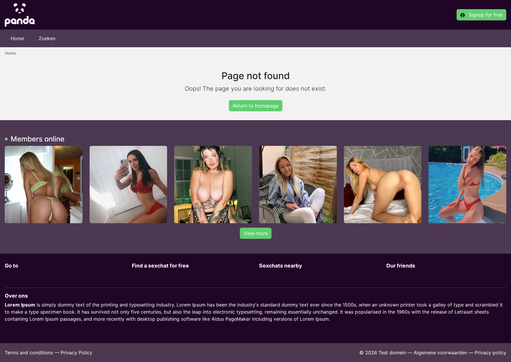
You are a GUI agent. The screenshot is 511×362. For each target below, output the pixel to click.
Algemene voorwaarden (440, 353)
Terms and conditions (29, 353)
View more (256, 233)
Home (17, 38)
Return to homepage (256, 106)
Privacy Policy (76, 353)
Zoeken (47, 38)
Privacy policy (490, 353)
